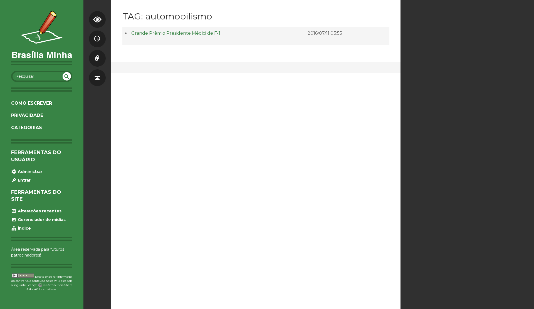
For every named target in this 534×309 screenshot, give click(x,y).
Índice (24, 228)
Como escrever (31, 103)
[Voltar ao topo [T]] (97, 72)
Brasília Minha (41, 54)
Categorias (26, 127)
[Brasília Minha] (41, 27)
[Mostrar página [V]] (97, 13)
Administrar (29, 171)
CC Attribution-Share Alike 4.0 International (49, 287)
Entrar (24, 180)
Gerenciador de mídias (41, 219)
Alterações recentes (39, 210)
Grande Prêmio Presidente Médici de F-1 (175, 33)
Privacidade (27, 115)
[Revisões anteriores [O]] (97, 33)
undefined (67, 76)
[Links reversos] (97, 52)
